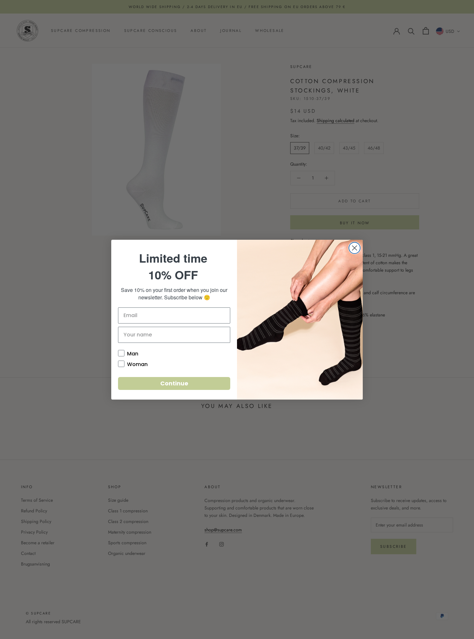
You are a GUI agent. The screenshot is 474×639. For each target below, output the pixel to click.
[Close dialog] (354, 248)
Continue (174, 383)
